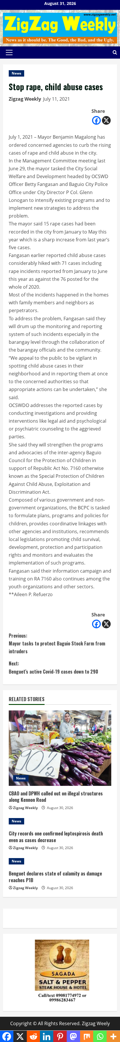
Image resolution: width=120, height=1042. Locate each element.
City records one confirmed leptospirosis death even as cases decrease (56, 836)
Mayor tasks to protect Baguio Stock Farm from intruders (57, 643)
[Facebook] (96, 120)
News (16, 73)
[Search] (115, 52)
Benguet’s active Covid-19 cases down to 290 (53, 667)
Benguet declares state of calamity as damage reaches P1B (55, 876)
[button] (9, 52)
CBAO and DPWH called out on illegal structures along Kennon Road (56, 796)
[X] (106, 120)
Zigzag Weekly (25, 99)
